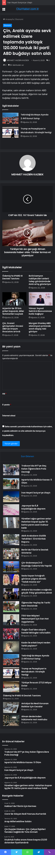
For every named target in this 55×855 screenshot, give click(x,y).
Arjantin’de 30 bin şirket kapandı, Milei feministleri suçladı (13, 311)
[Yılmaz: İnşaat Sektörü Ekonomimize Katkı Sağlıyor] (41, 299)
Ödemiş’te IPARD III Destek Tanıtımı (12, 277)
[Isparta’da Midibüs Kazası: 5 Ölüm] (11, 483)
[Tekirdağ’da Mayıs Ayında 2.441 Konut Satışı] (10, 118)
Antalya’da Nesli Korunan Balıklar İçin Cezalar (35, 705)
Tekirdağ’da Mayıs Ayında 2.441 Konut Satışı (35, 657)
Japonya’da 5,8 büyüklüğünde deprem (33, 507)
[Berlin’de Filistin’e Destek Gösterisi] (11, 553)
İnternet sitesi (8, 415)
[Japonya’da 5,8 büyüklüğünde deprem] (11, 509)
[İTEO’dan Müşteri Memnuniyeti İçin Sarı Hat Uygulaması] (11, 619)
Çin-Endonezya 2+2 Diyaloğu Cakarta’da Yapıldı (36, 564)
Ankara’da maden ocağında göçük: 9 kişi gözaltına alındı (36, 591)
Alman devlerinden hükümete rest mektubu (34, 718)
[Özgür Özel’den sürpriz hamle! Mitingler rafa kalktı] (11, 633)
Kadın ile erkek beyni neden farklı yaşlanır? (35, 644)
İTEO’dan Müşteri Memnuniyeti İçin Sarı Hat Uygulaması (35, 618)
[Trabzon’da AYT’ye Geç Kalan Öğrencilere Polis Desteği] (11, 469)
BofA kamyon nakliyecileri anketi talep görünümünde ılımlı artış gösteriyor (40, 280)
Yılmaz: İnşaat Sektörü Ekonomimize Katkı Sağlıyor (40, 311)
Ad (4, 393)
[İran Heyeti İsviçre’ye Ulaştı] (11, 496)
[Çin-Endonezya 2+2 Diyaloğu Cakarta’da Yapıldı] (11, 566)
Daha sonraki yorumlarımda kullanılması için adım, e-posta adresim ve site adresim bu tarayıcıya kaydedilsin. (27, 430)
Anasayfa (9, 19)
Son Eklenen (27, 456)
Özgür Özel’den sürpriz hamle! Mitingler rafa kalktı (35, 631)
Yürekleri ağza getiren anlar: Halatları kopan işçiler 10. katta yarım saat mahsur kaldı (36, 523)
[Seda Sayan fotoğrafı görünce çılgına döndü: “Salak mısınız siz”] (11, 579)
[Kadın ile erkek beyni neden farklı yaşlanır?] (11, 646)
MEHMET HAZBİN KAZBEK (18, 60)
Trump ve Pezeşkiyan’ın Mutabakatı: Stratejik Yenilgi (33, 671)
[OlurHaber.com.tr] (27, 9)
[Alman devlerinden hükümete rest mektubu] (11, 720)
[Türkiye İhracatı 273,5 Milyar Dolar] (11, 686)
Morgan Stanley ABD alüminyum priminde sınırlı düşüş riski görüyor (40, 327)
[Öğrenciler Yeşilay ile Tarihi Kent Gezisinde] (11, 606)
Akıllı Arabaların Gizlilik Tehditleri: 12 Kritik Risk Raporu (33, 538)
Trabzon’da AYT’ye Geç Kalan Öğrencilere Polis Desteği (33, 468)
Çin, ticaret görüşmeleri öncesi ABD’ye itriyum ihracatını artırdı (12, 327)
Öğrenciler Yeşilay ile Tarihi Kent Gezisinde (35, 604)
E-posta (6, 404)
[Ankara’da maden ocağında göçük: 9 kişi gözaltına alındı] (11, 593)
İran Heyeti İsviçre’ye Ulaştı (19, 2)
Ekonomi (19, 19)
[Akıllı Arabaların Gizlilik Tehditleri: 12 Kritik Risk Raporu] (11, 539)
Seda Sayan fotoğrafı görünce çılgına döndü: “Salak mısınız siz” (33, 578)
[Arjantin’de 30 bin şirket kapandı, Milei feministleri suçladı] (14, 299)
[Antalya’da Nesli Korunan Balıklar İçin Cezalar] (11, 707)
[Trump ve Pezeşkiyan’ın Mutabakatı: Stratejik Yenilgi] (10, 132)
